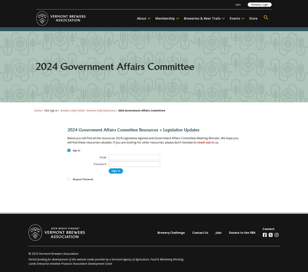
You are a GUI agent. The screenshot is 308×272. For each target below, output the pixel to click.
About (141, 18)
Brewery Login (259, 4)
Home (37, 110)
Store (253, 18)
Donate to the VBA (242, 233)
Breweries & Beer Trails (202, 18)
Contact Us (200, 233)
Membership (165, 18)
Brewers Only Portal (72, 110)
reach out (204, 142)
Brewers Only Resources (101, 110)
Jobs (238, 4)
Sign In (115, 170)
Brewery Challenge (171, 233)
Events (235, 18)
